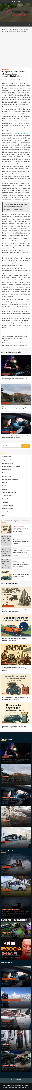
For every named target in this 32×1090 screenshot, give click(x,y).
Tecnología (5, 499)
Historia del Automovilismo (10, 479)
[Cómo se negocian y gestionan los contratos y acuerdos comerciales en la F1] (16, 949)
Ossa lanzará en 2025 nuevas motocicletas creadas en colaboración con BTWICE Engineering (15, 913)
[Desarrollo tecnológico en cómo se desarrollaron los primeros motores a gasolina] (6, 564)
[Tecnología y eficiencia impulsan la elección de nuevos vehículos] (16, 816)
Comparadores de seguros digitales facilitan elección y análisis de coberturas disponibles (15, 1025)
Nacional (4, 482)
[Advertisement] (16, 50)
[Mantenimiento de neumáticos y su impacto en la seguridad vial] (16, 1040)
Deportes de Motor (7, 463)
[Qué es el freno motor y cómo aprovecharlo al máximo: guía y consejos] (6, 539)
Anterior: (14, 336)
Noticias (4, 486)
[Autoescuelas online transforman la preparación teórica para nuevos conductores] (16, 423)
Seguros (4, 489)
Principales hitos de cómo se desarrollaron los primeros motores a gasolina (20, 529)
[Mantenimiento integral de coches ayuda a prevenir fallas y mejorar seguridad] (16, 1061)
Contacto (18, 1079)
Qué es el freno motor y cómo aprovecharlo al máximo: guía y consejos (21, 541)
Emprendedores (6, 469)
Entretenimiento (6, 476)
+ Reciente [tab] (6, 521)
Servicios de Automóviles (9, 492)
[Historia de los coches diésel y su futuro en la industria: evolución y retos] (6, 575)
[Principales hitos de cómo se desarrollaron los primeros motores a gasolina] (6, 529)
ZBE (3, 515)
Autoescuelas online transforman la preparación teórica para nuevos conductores (13, 801)
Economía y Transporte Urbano (11, 466)
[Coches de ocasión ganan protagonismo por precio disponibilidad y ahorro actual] (16, 837)
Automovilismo (6, 69)
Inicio (12, 1079)
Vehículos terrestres (7, 508)
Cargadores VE (6, 460)
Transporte (5, 502)
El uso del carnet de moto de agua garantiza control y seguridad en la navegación (13, 871)
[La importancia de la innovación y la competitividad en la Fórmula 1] (16, 928)
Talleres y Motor (13, 431)
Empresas (5, 473)
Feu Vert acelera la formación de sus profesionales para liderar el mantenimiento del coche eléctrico (13, 1004)
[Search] (29, 24)
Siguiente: (14, 343)
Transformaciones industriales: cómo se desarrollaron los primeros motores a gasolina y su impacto (16, 669)
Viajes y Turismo (6, 512)
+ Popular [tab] (15, 521)
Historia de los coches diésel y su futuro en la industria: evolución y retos (21, 576)
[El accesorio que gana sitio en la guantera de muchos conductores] (16, 365)
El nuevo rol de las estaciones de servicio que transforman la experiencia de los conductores (15, 780)
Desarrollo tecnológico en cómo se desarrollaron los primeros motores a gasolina (21, 564)
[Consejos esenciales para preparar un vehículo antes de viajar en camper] (16, 886)
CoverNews (17, 1087)
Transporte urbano (7, 505)
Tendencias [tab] (25, 521)
